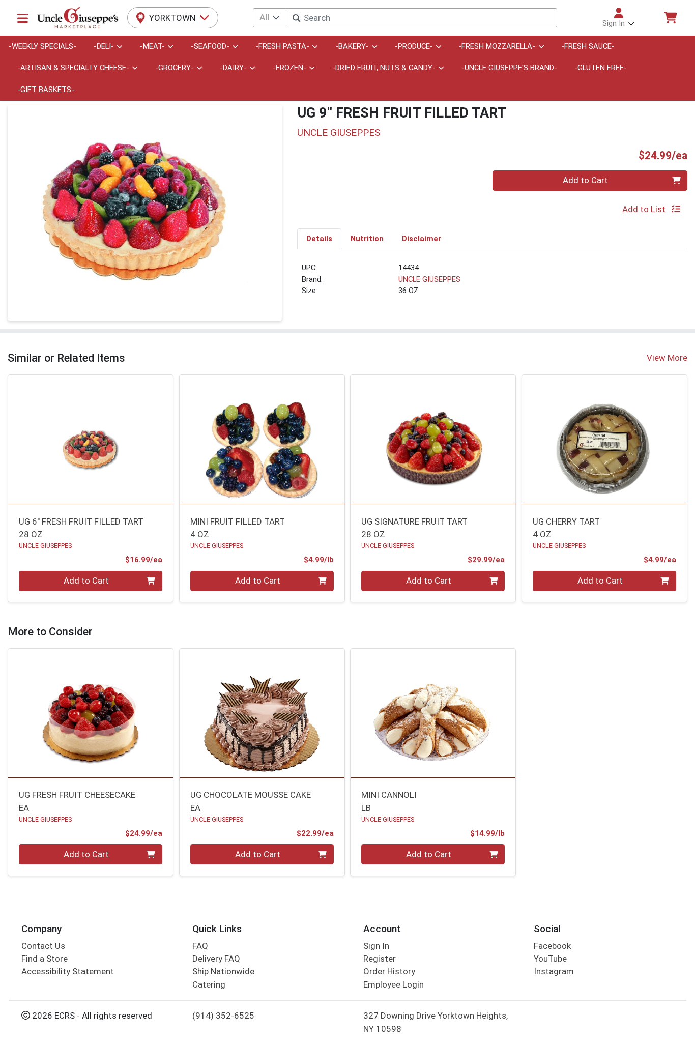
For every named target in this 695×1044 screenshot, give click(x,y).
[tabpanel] (492, 283)
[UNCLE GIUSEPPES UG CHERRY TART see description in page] (605, 440)
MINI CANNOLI (389, 801)
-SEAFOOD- (210, 46)
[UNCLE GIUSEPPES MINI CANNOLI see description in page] (433, 713)
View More (667, 358)
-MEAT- (152, 46)
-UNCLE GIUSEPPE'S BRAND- (509, 67)
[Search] (296, 18)
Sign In (376, 946)
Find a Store (44, 958)
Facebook (552, 946)
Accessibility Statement (67, 971)
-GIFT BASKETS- (45, 89)
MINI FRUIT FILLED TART (237, 527)
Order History (389, 971)
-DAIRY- (233, 67)
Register (379, 958)
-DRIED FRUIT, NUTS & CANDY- (384, 67)
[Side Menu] (22, 18)
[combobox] (421, 18)
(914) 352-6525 (223, 1015)
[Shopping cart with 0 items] (670, 17)
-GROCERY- (174, 67)
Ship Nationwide (223, 971)
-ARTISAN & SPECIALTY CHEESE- (73, 67)
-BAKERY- (352, 46)
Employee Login (393, 984)
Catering (208, 984)
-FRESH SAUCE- (588, 46)
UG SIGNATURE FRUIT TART (414, 527)
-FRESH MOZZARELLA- (496, 46)
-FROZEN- (289, 67)
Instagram (554, 971)
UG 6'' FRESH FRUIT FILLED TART (81, 527)
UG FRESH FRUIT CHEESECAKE (77, 801)
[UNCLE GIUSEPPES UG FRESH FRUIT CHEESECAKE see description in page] (91, 713)
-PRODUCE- (414, 46)
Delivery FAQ (216, 958)
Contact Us (43, 946)
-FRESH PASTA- (282, 46)
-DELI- (104, 46)
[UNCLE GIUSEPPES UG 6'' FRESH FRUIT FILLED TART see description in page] (91, 440)
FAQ (200, 946)
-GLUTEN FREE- (600, 67)
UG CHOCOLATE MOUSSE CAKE (250, 801)
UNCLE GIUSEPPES (429, 279)
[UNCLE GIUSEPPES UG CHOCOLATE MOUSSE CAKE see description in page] (262, 713)
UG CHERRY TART (566, 527)
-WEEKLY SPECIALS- (42, 46)
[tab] (319, 238)
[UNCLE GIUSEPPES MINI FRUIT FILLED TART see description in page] (262, 440)
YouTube (550, 958)
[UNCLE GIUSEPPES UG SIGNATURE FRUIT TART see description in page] (433, 440)
